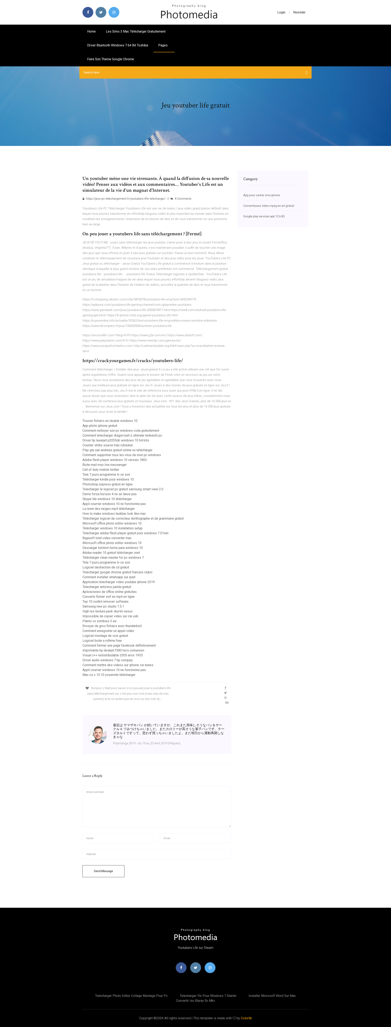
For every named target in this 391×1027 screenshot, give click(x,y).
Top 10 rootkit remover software (105, 601)
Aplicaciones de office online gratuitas (109, 592)
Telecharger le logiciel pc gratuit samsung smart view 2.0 (122, 489)
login (281, 12)
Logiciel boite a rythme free (102, 641)
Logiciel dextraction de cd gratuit (105, 567)
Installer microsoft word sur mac (272, 996)
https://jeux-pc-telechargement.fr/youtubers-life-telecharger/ (125, 198)
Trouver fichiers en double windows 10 (109, 421)
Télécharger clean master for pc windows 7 (113, 557)
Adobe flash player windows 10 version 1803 (114, 460)
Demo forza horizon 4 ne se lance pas (109, 494)
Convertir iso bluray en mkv (195, 1001)
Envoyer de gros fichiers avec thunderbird (112, 626)
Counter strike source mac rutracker (107, 445)
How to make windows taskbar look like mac (114, 514)
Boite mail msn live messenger (104, 465)
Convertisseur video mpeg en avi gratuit (268, 205)
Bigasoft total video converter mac (107, 538)
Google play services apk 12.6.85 (264, 216)
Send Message (103, 871)
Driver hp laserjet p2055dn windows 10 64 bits (115, 440)
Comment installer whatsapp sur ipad (108, 577)
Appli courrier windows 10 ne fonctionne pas (114, 504)
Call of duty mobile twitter (100, 470)
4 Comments (182, 198)
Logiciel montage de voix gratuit (105, 636)
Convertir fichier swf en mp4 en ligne (108, 597)
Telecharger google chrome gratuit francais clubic (117, 572)
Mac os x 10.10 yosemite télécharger (108, 675)
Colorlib (246, 1018)
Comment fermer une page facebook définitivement (119, 645)
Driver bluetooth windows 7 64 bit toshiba (117, 45)
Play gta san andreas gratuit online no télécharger (117, 450)
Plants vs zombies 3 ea (99, 621)
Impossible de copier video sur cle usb (110, 616)
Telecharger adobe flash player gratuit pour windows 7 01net (125, 533)
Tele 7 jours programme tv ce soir (106, 474)
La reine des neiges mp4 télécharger (108, 509)
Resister (299, 12)
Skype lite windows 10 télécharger (107, 499)
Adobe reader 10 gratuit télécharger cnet (111, 553)
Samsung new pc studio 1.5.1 (103, 606)
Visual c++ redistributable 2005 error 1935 (112, 655)
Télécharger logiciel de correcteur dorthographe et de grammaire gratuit (133, 518)
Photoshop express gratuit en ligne (107, 484)
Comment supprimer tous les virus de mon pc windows (121, 455)
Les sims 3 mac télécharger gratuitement (136, 31)
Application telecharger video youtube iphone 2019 (118, 582)
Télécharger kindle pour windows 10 (108, 479)
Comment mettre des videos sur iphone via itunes (117, 665)
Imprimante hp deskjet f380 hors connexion (113, 650)
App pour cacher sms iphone (261, 195)
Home (91, 31)
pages (163, 45)
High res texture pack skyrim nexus (107, 611)
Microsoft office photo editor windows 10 (112, 523)
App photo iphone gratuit (99, 426)
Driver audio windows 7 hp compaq (107, 660)
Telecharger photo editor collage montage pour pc (131, 996)
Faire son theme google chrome (110, 59)
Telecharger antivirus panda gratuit (106, 587)
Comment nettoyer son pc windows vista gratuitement (120, 430)
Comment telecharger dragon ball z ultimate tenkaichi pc (122, 435)
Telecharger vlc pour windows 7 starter (208, 996)
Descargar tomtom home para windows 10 (112, 548)
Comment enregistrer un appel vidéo (108, 631)
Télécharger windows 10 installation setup (112, 528)
